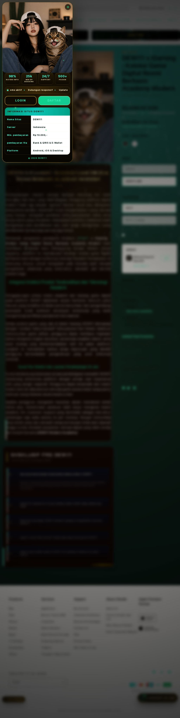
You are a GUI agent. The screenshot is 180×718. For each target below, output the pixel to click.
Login (20, 100)
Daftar (54, 100)
